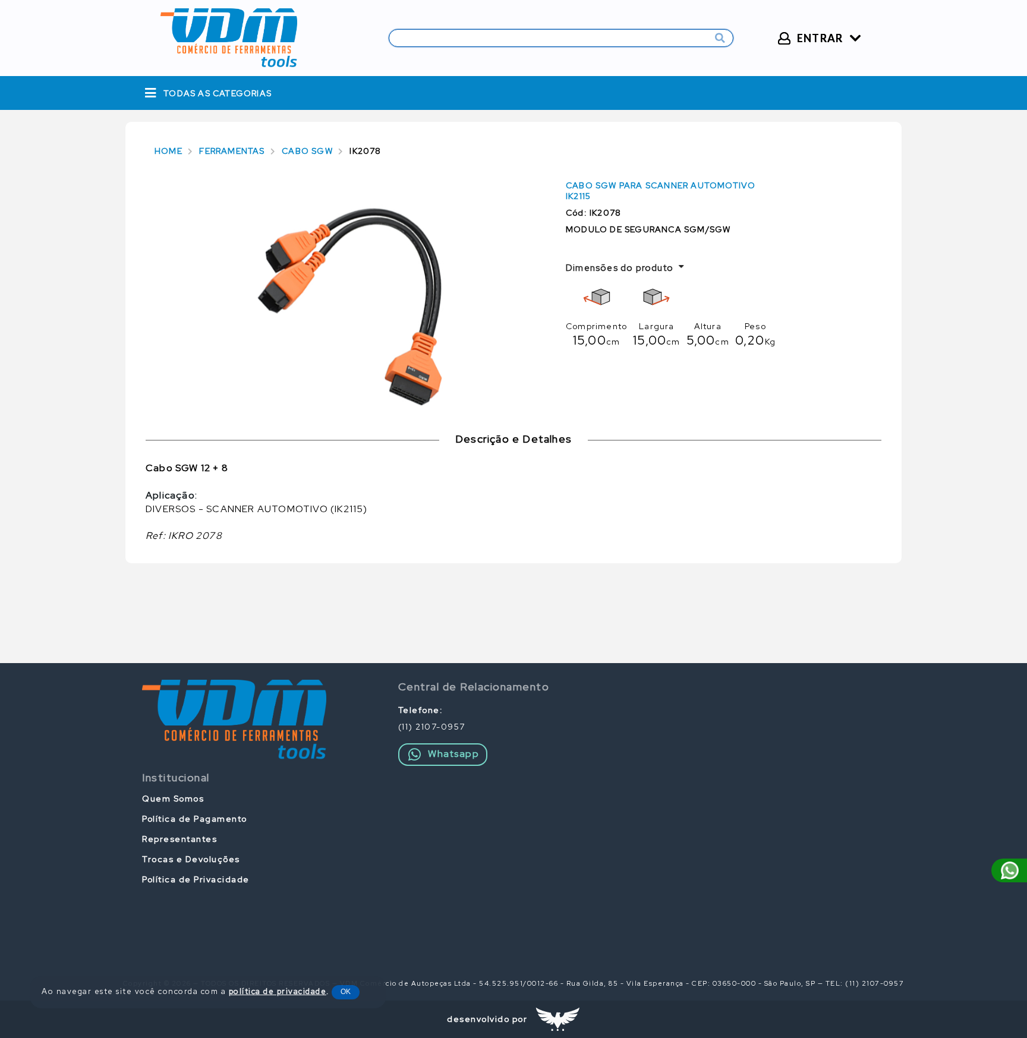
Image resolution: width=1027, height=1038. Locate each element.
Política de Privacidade (196, 879)
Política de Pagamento (194, 818)
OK (346, 991)
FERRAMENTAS (231, 151)
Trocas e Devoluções (191, 859)
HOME (168, 151)
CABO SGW (307, 151)
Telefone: (420, 710)
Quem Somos (173, 798)
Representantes (179, 839)
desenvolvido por (487, 1019)
